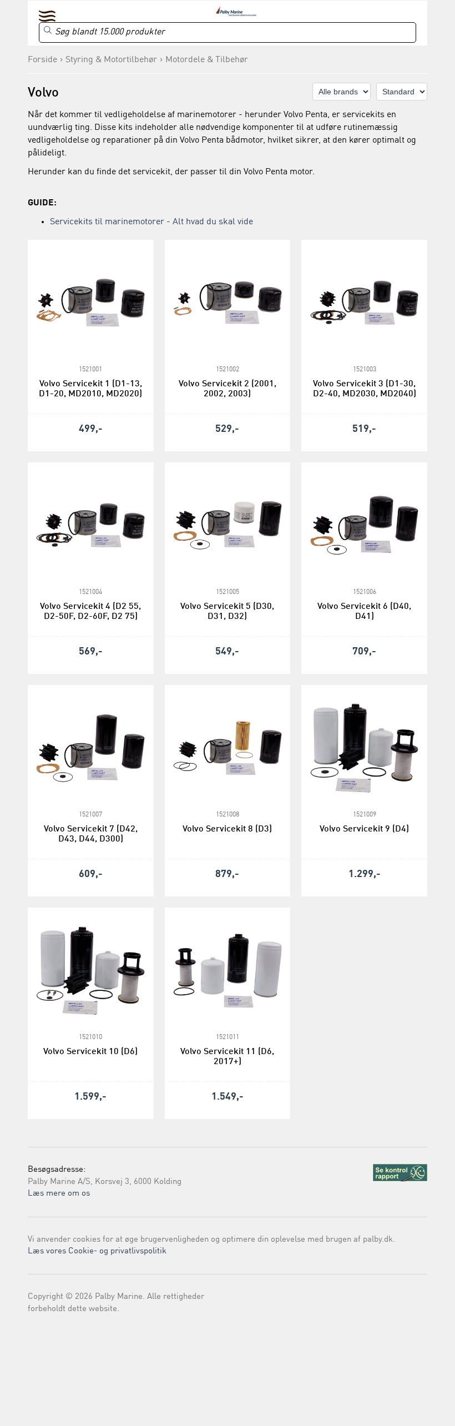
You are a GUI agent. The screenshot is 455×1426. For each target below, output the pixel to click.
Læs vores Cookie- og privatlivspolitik (97, 1251)
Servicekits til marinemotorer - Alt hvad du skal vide (151, 222)
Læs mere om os (59, 1194)
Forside (42, 60)
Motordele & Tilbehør (206, 60)
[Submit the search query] (47, 30)
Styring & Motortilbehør (111, 60)
